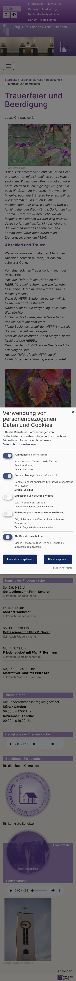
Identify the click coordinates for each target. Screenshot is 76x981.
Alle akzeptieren (58, 559)
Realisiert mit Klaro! (62, 567)
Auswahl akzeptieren (20, 559)
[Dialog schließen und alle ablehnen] (73, 409)
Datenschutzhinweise (16, 444)
